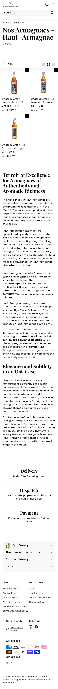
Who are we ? (10, 588)
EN (12, 663)
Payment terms (11, 602)
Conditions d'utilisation (15, 606)
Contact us (9, 593)
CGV (31, 588)
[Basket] (46, 4)
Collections (19, 22)
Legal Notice (36, 593)
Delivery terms (11, 597)
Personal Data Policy (40, 597)
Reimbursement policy (15, 610)
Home (6, 22)
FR (7, 663)
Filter (11, 64)
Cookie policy (36, 602)
